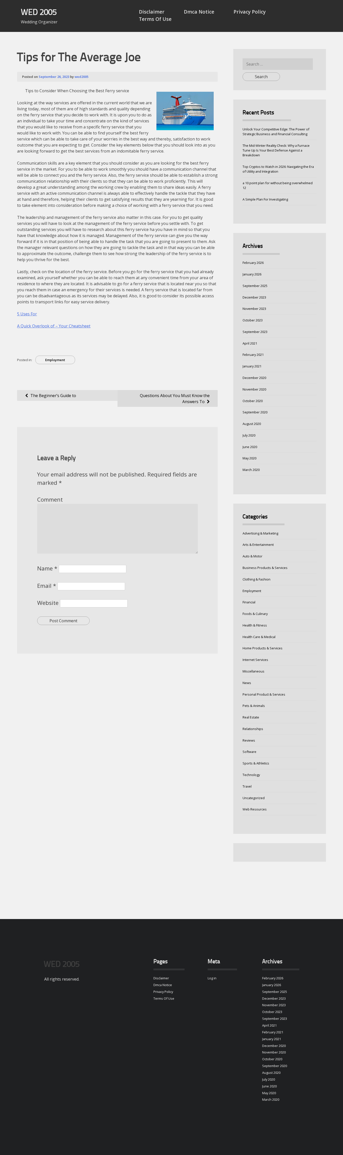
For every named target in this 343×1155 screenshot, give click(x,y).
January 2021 (252, 366)
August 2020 (252, 423)
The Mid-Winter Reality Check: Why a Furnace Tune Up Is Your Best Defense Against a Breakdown (276, 150)
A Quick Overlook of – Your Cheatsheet (53, 326)
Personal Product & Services (264, 694)
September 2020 (255, 412)
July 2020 (249, 435)
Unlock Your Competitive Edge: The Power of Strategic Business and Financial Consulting (276, 131)
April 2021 (250, 343)
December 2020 (254, 377)
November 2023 (254, 308)
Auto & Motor (252, 556)
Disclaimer (151, 11)
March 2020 (251, 469)
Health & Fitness (255, 625)
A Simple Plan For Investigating (265, 199)
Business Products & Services (265, 567)
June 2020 (250, 447)
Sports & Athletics (256, 763)
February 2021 (253, 354)
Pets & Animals (254, 705)
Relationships (253, 729)
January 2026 (252, 274)
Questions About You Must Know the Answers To (175, 398)
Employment (55, 360)
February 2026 (253, 262)
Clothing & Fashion (256, 579)
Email (46, 586)
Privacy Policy (250, 11)
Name (47, 568)
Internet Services (255, 659)
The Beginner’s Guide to (53, 395)
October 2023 (253, 320)
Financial (249, 602)
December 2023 (254, 297)
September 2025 (255, 285)
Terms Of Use (155, 19)
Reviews (249, 740)
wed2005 (81, 76)
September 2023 (255, 331)
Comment (50, 499)
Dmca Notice (199, 11)
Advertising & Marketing (260, 533)
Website (48, 603)
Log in (212, 978)
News (247, 683)
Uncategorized (254, 798)
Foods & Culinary (255, 613)
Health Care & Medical (259, 637)
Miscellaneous (253, 671)
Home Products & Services (262, 648)
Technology (251, 775)
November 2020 (254, 389)
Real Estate (251, 717)
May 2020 (249, 458)
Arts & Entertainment (258, 544)
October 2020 (253, 401)
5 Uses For (27, 314)
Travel (247, 786)
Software (249, 751)
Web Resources (255, 809)
